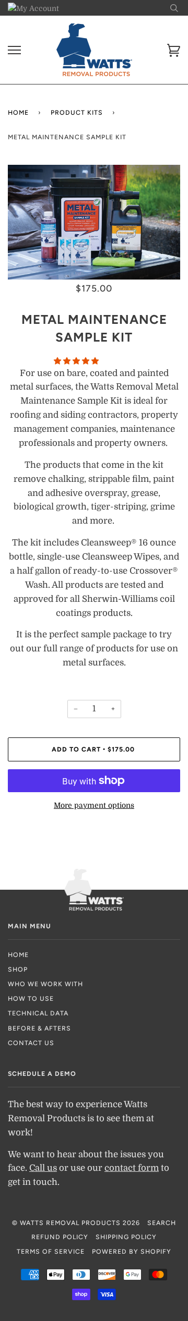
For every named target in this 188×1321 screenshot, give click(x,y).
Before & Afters (39, 1028)
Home (18, 112)
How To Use (31, 998)
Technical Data (38, 1013)
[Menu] (14, 50)
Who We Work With (45, 984)
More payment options (94, 805)
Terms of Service (51, 1251)
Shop (18, 969)
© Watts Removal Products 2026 (76, 1223)
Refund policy (59, 1237)
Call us (43, 1168)
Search (161, 1223)
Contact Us (31, 1043)
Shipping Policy (126, 1237)
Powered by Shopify (131, 1251)
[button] (77, 361)
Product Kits (77, 112)
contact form (131, 1168)
